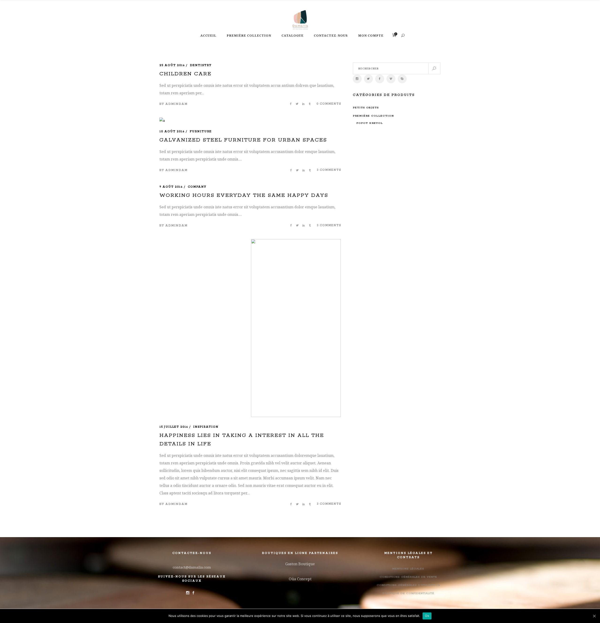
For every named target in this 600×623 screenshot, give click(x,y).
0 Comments (328, 104)
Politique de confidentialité (408, 593)
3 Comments (329, 170)
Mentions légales (408, 568)
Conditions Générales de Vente (408, 577)
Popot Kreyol (369, 123)
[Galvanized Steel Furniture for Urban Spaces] (162, 120)
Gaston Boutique (300, 563)
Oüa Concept (300, 578)
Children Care (185, 74)
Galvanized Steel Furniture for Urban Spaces (243, 140)
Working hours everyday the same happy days (243, 195)
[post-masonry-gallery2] (296, 329)
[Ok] (594, 616)
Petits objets (366, 107)
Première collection (373, 116)
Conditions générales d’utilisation (408, 585)
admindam (176, 104)
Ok (427, 616)
